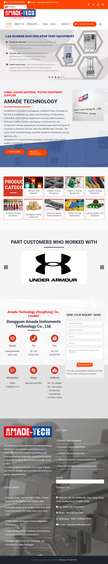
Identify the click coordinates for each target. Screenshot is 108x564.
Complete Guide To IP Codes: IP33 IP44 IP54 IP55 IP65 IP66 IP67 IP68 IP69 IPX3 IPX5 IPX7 (28, 511)
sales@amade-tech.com (47, 2)
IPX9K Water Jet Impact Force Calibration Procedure (26, 523)
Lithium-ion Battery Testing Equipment (77, 459)
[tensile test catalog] (54, 200)
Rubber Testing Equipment (53, 192)
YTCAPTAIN (72, 560)
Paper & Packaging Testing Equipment (77, 466)
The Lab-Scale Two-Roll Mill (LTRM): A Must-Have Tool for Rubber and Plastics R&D (27, 499)
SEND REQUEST (84, 365)
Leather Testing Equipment (71, 453)
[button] (100, 24)
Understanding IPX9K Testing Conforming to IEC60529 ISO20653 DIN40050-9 (28, 533)
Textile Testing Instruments (74, 214)
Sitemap (62, 560)
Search (59, 477)
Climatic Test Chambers (70, 440)
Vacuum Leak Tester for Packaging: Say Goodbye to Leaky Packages (25, 543)
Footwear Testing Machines (71, 447)
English (12, 7)
